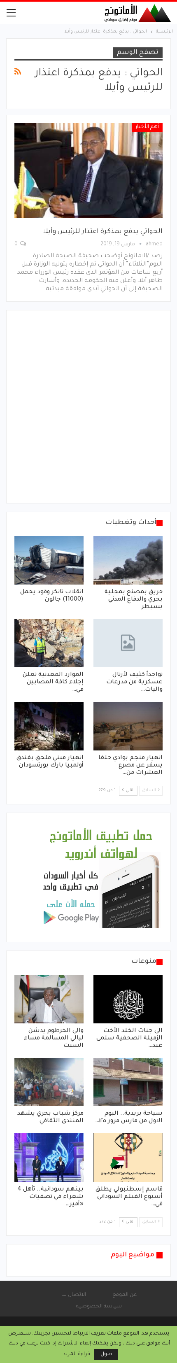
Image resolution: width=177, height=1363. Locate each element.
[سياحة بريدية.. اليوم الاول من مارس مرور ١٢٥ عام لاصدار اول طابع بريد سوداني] (128, 1082)
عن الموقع (124, 1295)
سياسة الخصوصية (99, 1306)
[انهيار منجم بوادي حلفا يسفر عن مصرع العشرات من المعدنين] (128, 726)
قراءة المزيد (76, 1354)
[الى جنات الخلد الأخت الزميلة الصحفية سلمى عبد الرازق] (128, 999)
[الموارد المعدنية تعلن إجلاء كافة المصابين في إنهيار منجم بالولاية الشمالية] (49, 643)
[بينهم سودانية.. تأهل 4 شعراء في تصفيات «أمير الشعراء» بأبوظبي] (49, 1157)
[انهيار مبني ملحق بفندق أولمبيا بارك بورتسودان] (49, 726)
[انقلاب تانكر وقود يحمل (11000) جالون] (49, 560)
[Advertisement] (88, 406)
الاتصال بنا (73, 1295)
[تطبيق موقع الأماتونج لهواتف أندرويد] (101, 878)
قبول (106, 1354)
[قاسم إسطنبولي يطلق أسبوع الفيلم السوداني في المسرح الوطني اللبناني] (128, 1157)
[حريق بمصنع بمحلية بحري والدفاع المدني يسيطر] (128, 560)
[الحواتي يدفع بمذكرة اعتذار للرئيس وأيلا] (88, 170)
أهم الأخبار (147, 127)
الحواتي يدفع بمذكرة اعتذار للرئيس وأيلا (103, 231)
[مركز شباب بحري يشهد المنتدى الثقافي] (49, 1082)
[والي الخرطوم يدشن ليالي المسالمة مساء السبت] (49, 999)
